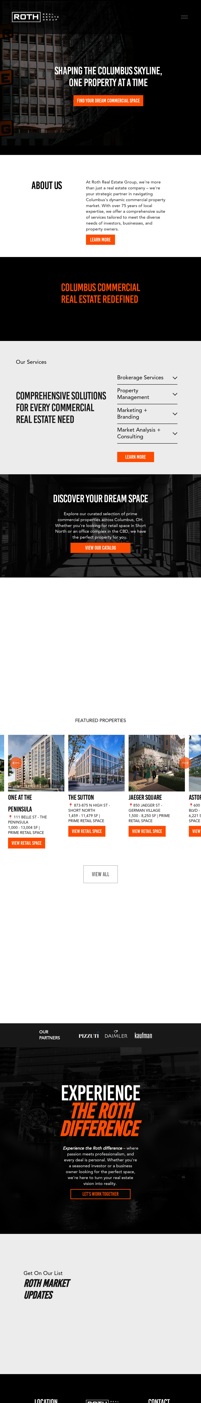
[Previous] (16, 763)
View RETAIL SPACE (87, 831)
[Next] (185, 763)
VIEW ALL (100, 874)
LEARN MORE (100, 239)
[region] (100, 791)
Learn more (135, 457)
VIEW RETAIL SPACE (27, 843)
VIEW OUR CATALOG (100, 548)
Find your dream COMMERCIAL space (108, 100)
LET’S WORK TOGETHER (100, 1194)
